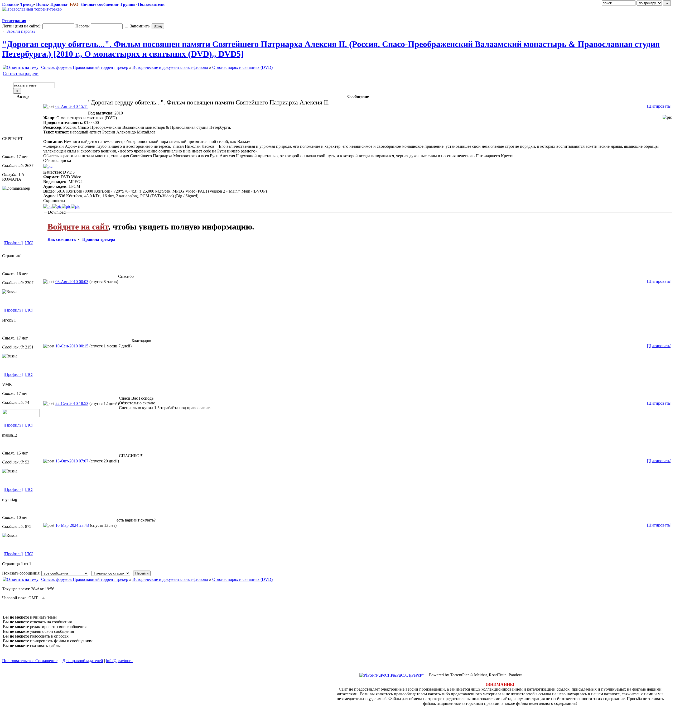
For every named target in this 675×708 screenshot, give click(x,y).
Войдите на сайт (77, 226)
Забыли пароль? (21, 31)
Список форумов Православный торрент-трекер (84, 67)
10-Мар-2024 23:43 (72, 525)
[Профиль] (13, 243)
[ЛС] (29, 243)
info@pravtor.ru (119, 660)
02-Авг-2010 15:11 (71, 106)
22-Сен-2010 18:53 (71, 403)
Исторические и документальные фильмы (170, 67)
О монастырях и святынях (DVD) (242, 67)
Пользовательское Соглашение (29, 660)
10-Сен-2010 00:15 (71, 346)
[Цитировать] (659, 106)
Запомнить (139, 26)
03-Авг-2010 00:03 (71, 281)
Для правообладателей (82, 660)
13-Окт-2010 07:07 (71, 461)
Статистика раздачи (20, 73)
